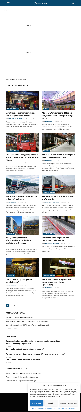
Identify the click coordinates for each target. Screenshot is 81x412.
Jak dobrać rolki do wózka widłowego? (24, 359)
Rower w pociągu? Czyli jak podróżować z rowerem (22, 377)
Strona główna (10, 79)
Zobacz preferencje (68, 403)
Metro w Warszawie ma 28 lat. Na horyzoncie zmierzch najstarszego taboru (57, 115)
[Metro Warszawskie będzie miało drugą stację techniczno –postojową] (58, 267)
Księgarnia (46, 150)
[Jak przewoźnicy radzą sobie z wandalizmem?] (22, 267)
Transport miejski (13, 108)
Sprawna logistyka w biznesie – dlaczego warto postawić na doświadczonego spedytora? (33, 342)
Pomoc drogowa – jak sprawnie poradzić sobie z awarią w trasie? (35, 354)
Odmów (51, 403)
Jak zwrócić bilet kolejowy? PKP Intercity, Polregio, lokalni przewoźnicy (28, 325)
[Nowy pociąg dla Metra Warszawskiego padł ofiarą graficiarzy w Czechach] (22, 225)
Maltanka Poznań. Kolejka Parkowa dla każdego (21, 381)
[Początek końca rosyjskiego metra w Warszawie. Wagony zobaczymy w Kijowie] (22, 142)
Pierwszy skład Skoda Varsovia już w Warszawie (58, 197)
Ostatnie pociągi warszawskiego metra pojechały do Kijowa (20, 114)
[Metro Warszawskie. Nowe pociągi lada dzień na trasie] (22, 184)
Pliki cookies (16, 400)
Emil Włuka (48, 121)
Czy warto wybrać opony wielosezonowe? (25, 349)
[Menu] (8, 3)
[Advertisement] (40, 16)
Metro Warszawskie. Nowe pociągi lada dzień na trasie (21, 197)
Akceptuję (36, 403)
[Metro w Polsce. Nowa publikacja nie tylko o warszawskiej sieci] (58, 142)
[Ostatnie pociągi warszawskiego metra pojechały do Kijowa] (22, 100)
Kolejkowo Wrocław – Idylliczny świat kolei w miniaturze (23, 373)
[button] (77, 385)
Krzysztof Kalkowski (16, 118)
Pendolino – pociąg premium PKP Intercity (19, 317)
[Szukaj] (73, 3)
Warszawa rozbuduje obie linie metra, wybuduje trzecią (55, 239)
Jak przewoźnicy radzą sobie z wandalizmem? (20, 280)
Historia (46, 108)
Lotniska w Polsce (11, 329)
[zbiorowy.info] (40, 3)
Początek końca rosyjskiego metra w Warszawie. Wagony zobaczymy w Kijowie (22, 157)
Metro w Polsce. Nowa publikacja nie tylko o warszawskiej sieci (58, 156)
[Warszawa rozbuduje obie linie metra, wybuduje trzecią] (58, 225)
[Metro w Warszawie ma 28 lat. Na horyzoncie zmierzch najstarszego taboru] (58, 100)
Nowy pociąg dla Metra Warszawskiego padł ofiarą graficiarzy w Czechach (18, 240)
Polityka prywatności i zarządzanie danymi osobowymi (60, 408)
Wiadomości (10, 192)
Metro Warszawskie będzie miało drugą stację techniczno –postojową (57, 282)
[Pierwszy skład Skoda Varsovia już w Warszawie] (58, 184)
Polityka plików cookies (38, 408)
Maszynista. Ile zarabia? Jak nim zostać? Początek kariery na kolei (27, 321)
